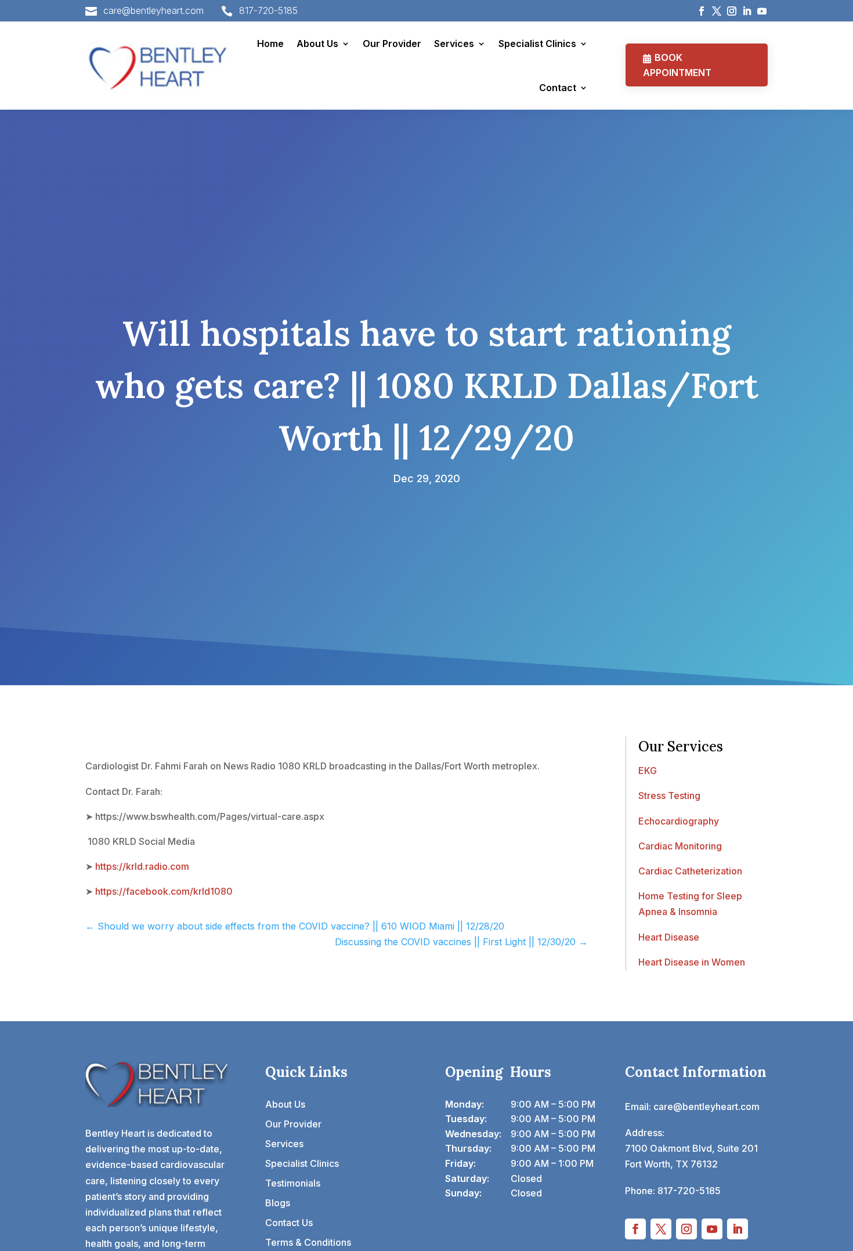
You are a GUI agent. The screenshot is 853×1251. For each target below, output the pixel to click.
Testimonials (292, 1183)
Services (454, 43)
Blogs (277, 1203)
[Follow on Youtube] (762, 11)
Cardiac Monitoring (680, 846)
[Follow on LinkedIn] (747, 11)
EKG (647, 770)
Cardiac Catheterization (690, 871)
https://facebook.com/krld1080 (164, 891)
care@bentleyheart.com (153, 10)
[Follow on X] (716, 11)
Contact (557, 87)
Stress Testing (669, 795)
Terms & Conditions (308, 1242)
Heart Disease (668, 937)
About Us (317, 43)
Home (270, 43)
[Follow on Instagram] (731, 11)
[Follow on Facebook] (701, 11)
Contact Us (289, 1222)
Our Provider (392, 43)
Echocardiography (678, 821)
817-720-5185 (268, 10)
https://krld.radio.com (142, 866)
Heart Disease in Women (691, 962)
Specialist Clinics (537, 43)
